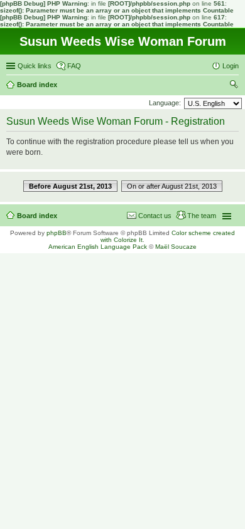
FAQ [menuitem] (74, 66)
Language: (165, 103)
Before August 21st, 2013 (70, 186)
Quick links (35, 66)
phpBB (56, 232)
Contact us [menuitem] (155, 215)
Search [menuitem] (234, 86)
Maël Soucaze (176, 246)
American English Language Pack (97, 246)
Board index (37, 215)
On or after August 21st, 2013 (172, 186)
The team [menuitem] (201, 215)
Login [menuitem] (230, 66)
